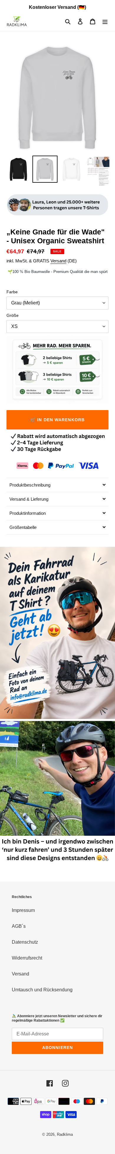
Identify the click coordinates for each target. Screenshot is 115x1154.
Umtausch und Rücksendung (42, 989)
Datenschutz (25, 942)
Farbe (12, 291)
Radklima (65, 1134)
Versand (58, 260)
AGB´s (19, 926)
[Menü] (105, 21)
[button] (57, 485)
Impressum (23, 910)
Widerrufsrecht (27, 957)
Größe (12, 315)
